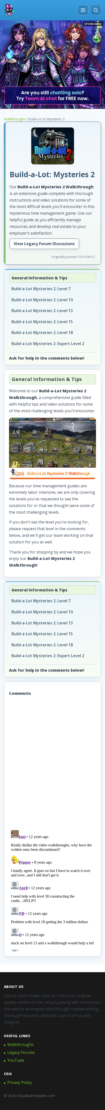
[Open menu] (83, 10)
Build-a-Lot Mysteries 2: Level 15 (42, 321)
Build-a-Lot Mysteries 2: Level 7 (41, 288)
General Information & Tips (39, 278)
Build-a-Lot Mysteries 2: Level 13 (42, 310)
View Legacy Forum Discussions (44, 243)
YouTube (15, 1060)
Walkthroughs (14, 119)
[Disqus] (52, 763)
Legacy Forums (21, 1052)
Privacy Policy (19, 1082)
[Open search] (95, 10)
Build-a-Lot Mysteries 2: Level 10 (42, 299)
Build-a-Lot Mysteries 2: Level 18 (42, 332)
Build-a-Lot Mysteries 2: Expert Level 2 (47, 343)
